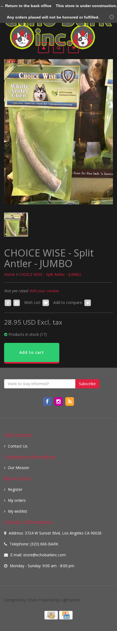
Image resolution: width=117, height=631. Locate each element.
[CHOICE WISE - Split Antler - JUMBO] (58, 131)
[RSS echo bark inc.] (70, 401)
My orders (17, 500)
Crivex (32, 599)
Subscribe (87, 383)
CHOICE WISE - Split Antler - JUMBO (50, 274)
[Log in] (45, 47)
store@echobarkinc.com (44, 554)
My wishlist (17, 511)
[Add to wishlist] (46, 302)
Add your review (44, 290)
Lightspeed (70, 599)
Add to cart (31, 352)
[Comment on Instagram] (16, 302)
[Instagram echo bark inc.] (58, 401)
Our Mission (18, 467)
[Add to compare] (87, 302)
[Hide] (111, 16)
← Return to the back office (25, 6)
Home (9, 274)
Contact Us (17, 446)
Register (15, 489)
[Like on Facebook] (8, 302)
